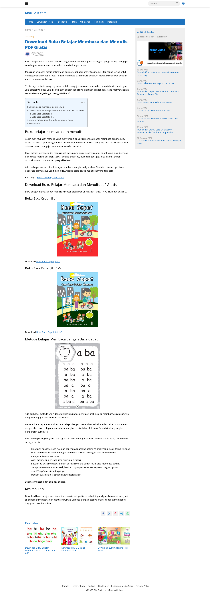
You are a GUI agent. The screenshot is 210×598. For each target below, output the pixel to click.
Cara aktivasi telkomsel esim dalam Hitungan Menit (159, 142)
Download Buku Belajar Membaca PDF (73, 549)
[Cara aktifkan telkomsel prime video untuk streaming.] (160, 54)
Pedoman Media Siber (122, 585)
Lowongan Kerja (45, 21)
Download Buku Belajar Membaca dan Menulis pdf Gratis (56, 110)
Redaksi (91, 585)
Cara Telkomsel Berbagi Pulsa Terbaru (156, 83)
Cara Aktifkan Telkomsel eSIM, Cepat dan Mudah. (157, 120)
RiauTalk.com (36, 12)
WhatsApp (85, 21)
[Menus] (27, 3)
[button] (177, 3)
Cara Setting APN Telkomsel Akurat (154, 102)
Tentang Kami (78, 585)
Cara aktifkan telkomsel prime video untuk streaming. (158, 74)
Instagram (112, 21)
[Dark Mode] (183, 3)
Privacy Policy (142, 585)
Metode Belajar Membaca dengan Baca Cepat (51, 120)
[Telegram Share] (121, 513)
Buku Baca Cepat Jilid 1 (42, 114)
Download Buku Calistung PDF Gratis (113, 549)
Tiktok (73, 21)
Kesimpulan (34, 123)
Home (30, 21)
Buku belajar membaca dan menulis (46, 106)
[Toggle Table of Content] (80, 102)
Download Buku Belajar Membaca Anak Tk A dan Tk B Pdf (40, 550)
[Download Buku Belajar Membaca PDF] (77, 536)
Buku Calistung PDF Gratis (50, 177)
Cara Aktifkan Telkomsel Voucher (153, 110)
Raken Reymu (37, 53)
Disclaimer (103, 585)
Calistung (29, 36)
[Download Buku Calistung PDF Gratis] (114, 536)
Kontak (65, 585)
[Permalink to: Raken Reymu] (27, 53)
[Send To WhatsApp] (127, 513)
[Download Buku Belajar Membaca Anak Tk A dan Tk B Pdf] (41, 536)
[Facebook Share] (103, 513)
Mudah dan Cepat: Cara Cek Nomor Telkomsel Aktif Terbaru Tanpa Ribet (155, 131)
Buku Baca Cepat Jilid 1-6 (42, 117)
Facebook (62, 21)
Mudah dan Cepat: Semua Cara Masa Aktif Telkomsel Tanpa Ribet (158, 93)
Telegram (99, 21)
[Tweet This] (109, 513)
